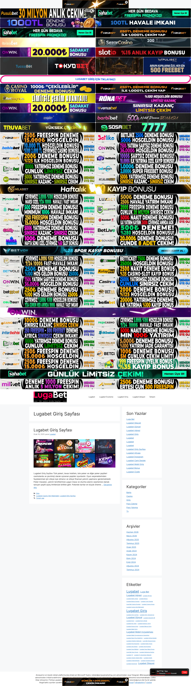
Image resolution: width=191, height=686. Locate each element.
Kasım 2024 (131, 555)
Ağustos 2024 (132, 566)
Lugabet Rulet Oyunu (146, 643)
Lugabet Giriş (123, 397)
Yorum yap (40, 498)
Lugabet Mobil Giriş (135, 464)
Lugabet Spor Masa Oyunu (147, 649)
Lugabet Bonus (133, 468)
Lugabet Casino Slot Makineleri (47, 496)
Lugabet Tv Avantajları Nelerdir (142, 655)
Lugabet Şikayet (139, 397)
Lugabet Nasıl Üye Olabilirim (134, 638)
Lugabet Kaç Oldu (131, 623)
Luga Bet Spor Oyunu (132, 652)
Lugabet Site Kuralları (145, 646)
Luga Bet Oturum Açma (149, 641)
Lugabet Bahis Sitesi (132, 598)
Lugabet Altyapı (133, 453)
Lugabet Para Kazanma (132, 643)
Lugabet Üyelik (133, 472)
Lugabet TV (129, 655)
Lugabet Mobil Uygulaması (139, 632)
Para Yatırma (132, 507)
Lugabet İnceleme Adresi (148, 660)
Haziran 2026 (132, 532)
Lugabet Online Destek (150, 638)
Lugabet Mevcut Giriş (145, 626)
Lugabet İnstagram (134, 457)
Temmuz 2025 (132, 543)
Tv (127, 511)
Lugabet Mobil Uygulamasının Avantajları (137, 635)
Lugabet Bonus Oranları (133, 601)
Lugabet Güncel (133, 427)
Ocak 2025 (131, 547)
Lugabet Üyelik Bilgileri (133, 660)
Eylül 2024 (131, 562)
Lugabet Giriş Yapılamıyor (147, 615)
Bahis (128, 492)
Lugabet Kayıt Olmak (141, 621)
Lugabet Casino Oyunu (148, 604)
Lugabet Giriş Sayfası (53, 430)
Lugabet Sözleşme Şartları (146, 652)
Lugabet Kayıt (130, 621)
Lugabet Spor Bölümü (132, 649)
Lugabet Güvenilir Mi (149, 618)
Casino (129, 496)
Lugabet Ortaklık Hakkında (133, 641)
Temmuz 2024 (132, 570)
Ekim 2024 (131, 558)
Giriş (37, 493)
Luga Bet (130, 419)
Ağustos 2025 (132, 540)
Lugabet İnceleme (106, 397)
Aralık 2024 (131, 551)
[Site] (47, 137)
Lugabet (92, 397)
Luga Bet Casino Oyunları (133, 604)
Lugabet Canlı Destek (136, 460)
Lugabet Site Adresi (132, 646)
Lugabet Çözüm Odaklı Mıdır (134, 658)
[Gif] (95, 189)
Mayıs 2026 (131, 536)
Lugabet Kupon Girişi (132, 626)
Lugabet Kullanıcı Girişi (144, 623)
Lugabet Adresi (133, 430)
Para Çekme (131, 504)
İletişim (152, 397)
